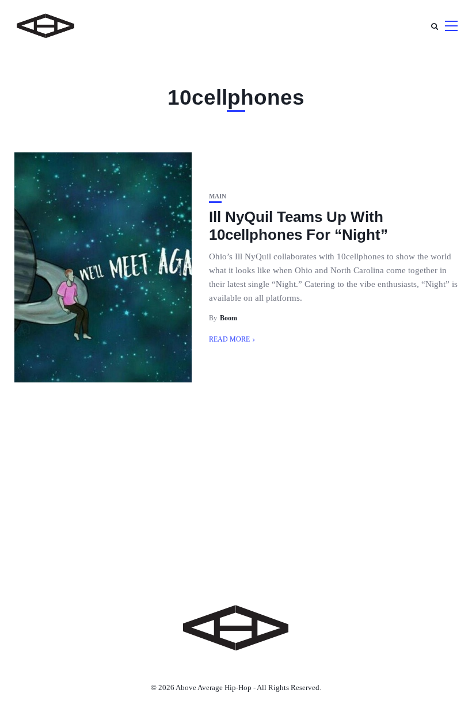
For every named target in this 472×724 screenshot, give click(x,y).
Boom (228, 318)
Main (217, 196)
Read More (229, 339)
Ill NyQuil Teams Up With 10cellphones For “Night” (298, 225)
